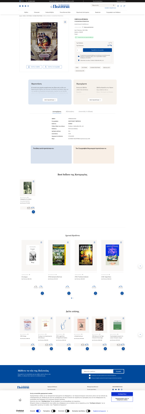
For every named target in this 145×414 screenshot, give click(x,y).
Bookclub (97, 12)
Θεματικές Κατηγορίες (82, 12)
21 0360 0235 (31, 1)
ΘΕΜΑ (24, 16)
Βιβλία (26, 12)
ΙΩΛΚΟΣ (81, 32)
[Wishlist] (118, 6)
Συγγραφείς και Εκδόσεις (113, 12)
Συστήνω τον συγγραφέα (54, 66)
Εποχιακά (36, 12)
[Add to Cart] (33, 211)
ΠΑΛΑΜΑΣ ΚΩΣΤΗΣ (25, 201)
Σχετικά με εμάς (51, 389)
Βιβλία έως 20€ (106, 67)
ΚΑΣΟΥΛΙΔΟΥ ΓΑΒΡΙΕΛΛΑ (82, 24)
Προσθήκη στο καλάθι (97, 50)
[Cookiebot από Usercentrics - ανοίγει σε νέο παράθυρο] (20, 411)
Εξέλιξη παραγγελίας (121, 1)
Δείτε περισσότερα (50, 100)
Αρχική (20, 16)
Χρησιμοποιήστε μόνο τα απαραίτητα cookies (122, 399)
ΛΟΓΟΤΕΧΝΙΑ (29, 16)
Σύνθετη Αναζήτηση (110, 8)
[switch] (53, 411)
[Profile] (121, 6)
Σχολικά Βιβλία (49, 12)
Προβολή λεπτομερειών (99, 411)
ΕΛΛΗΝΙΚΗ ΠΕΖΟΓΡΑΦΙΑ (37, 16)
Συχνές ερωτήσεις (91, 389)
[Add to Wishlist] (65, 22)
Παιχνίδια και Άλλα (65, 12)
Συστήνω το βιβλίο (35, 66)
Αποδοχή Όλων (122, 394)
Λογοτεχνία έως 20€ (80, 70)
